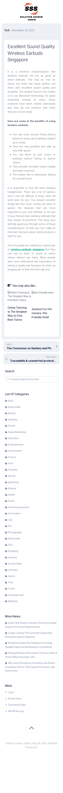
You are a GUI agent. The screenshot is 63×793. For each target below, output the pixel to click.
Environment (15, 450)
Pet (10, 526)
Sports (11, 576)
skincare (12, 557)
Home (11, 501)
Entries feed (14, 698)
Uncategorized (16, 595)
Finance (12, 457)
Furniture (13, 469)
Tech (7, 30)
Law (10, 519)
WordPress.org (16, 711)
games (11, 476)
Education (13, 438)
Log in (11, 692)
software (13, 570)
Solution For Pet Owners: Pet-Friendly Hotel (42, 313)
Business (13, 419)
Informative (14, 513)
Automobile (14, 407)
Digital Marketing (17, 432)
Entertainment (16, 444)
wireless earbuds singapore (27, 249)
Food (10, 463)
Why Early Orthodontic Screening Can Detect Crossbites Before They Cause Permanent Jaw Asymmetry (30, 667)
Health (11, 494)
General (12, 488)
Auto (10, 400)
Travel (11, 588)
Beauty (12, 413)
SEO (10, 545)
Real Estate (14, 538)
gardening (13, 482)
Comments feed (17, 704)
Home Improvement (18, 507)
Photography (15, 532)
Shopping (13, 551)
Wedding (12, 601)
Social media (15, 563)
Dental (11, 425)
